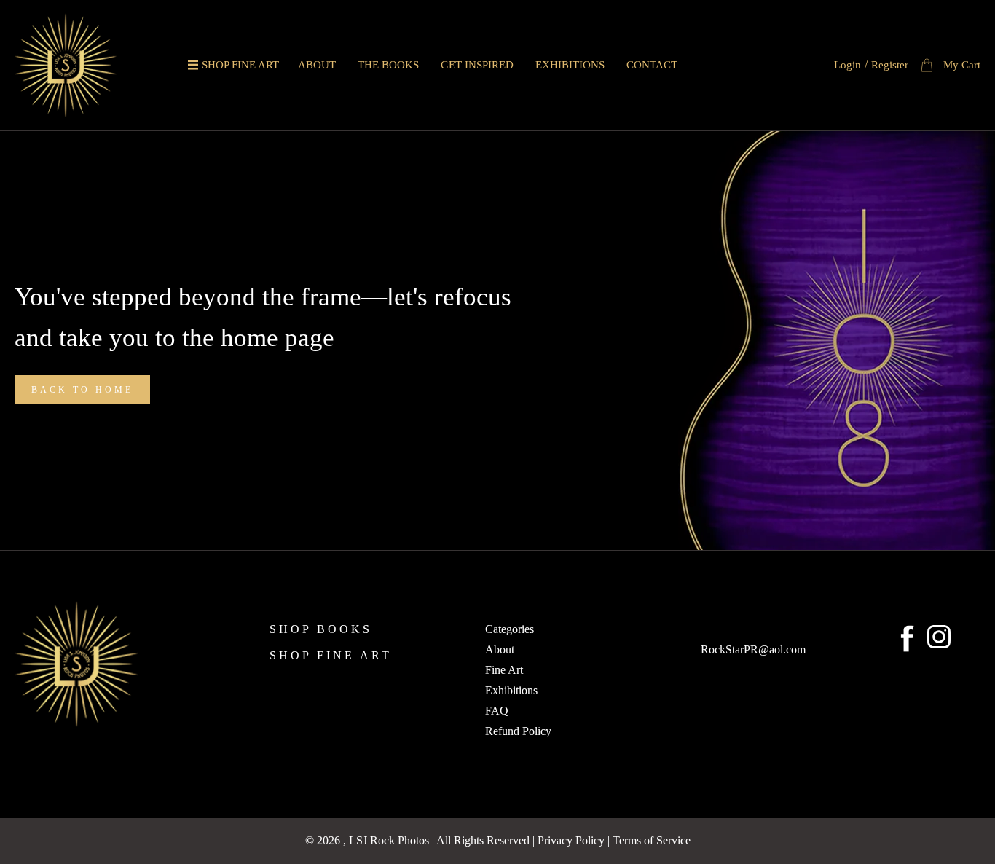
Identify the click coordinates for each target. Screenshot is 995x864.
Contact (651, 65)
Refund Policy (518, 731)
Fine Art (504, 670)
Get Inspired (477, 65)
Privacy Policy (571, 840)
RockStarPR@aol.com (753, 650)
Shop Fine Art (240, 65)
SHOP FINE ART (331, 655)
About (317, 65)
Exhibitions (570, 65)
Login (847, 65)
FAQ (496, 711)
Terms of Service (652, 840)
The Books (388, 65)
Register (889, 65)
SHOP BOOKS (321, 629)
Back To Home (82, 390)
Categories (509, 629)
